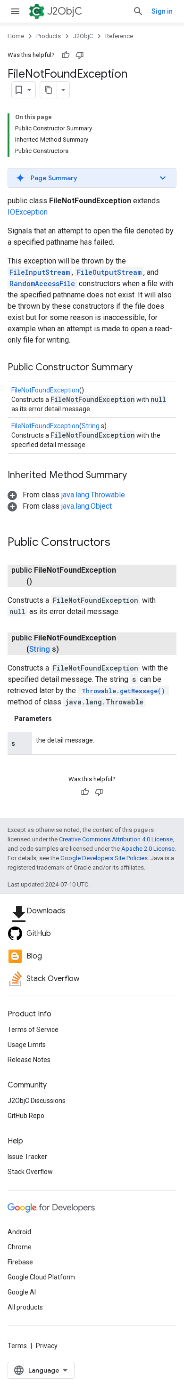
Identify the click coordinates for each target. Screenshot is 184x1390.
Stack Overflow (30, 1171)
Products (48, 36)
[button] (92, 177)
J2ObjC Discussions (37, 1100)
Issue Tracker (27, 1156)
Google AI (22, 1292)
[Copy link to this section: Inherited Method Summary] (136, 475)
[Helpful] (66, 55)
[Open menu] (15, 11)
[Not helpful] (80, 55)
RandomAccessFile (42, 283)
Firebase (20, 1262)
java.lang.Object (86, 506)
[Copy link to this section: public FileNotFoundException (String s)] (70, 649)
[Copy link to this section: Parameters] (61, 718)
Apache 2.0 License (148, 848)
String (91, 426)
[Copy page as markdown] (48, 90)
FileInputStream (39, 272)
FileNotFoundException (45, 390)
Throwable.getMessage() (123, 691)
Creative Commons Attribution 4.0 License (116, 839)
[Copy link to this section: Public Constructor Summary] (142, 368)
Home (16, 36)
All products (25, 1307)
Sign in (162, 11)
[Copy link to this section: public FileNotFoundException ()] (43, 581)
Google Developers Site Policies (104, 858)
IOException (28, 212)
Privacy (47, 1346)
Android (19, 1232)
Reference (119, 36)
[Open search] (138, 11)
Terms (17, 1346)
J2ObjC (64, 11)
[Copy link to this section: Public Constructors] (119, 543)
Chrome (20, 1247)
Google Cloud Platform (41, 1277)
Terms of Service (33, 1029)
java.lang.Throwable (93, 494)
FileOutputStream (109, 272)
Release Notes (29, 1059)
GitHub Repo (26, 1115)
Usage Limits (27, 1044)
